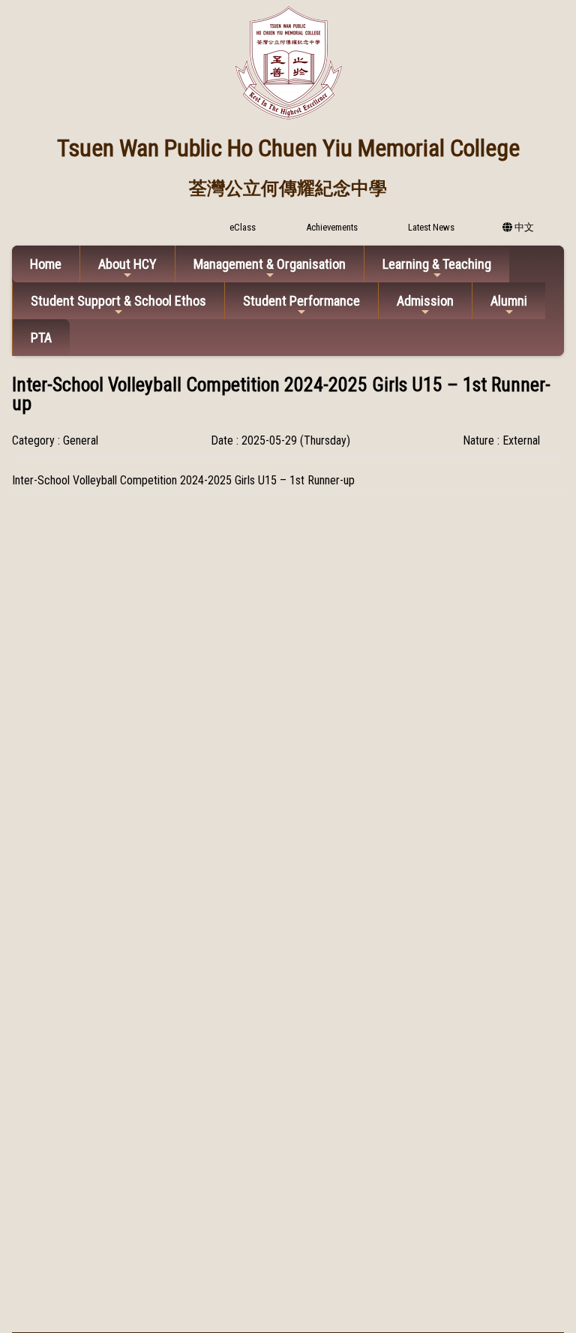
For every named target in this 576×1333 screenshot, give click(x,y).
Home (46, 264)
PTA (41, 337)
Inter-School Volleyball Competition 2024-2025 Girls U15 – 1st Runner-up (183, 480)
